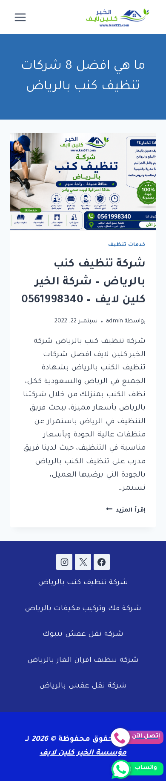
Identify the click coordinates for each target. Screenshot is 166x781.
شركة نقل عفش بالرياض (82, 686)
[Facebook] (102, 562)
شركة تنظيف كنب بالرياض (83, 583)
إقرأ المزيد (126, 510)
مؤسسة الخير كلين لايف (83, 753)
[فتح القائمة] (20, 17)
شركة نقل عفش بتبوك (83, 635)
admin (114, 321)
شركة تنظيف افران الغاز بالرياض (83, 661)
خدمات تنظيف (127, 245)
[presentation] (83, 182)
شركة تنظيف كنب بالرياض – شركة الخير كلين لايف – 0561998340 (83, 283)
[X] (83, 562)
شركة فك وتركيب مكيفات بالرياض (83, 609)
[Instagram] (64, 562)
